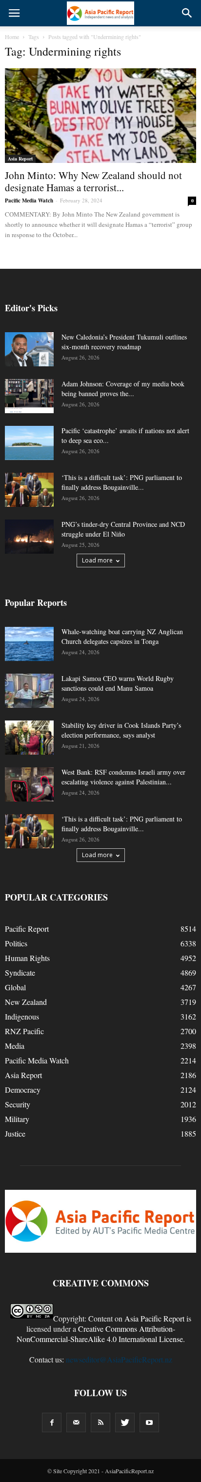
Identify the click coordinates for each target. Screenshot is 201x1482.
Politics (16, 943)
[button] (187, 13)
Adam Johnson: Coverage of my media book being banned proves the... (122, 388)
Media (14, 1046)
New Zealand (26, 1002)
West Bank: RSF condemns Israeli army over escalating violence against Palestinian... (123, 776)
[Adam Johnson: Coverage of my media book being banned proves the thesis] (29, 396)
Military (17, 1119)
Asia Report (20, 158)
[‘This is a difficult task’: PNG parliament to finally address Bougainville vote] (29, 490)
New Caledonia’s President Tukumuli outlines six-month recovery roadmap (124, 341)
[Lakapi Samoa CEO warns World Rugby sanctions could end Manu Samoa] (29, 691)
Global (15, 987)
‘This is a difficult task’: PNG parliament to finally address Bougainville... (121, 482)
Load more (97, 560)
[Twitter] (125, 1422)
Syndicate (20, 972)
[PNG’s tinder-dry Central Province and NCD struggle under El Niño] (29, 537)
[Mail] (76, 1422)
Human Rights (27, 958)
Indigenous (22, 1016)
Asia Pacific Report (154, 1318)
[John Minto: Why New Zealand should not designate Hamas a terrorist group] (100, 115)
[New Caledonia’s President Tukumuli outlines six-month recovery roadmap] (29, 349)
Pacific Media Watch (29, 200)
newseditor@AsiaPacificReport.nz (119, 1359)
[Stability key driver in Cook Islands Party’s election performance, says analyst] (29, 738)
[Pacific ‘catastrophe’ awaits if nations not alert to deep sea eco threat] (29, 443)
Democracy (22, 1089)
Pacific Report (27, 928)
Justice (15, 1133)
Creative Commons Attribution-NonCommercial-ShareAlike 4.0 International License (100, 1333)
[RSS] (100, 1422)
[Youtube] (149, 1422)
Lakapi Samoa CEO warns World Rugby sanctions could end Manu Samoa (117, 683)
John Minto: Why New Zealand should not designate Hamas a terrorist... (93, 181)
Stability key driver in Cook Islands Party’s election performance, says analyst (121, 730)
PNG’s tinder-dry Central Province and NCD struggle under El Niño (123, 529)
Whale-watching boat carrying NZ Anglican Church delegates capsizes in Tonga (122, 636)
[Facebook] (51, 1422)
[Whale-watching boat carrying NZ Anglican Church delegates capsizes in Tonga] (29, 644)
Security (17, 1104)
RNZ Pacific (24, 1031)
